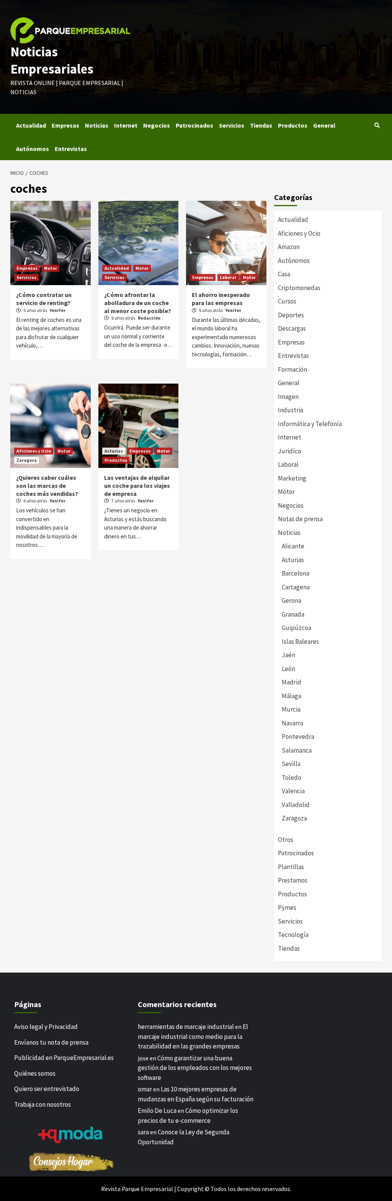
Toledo (291, 777)
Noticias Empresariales (51, 60)
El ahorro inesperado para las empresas (221, 299)
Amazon (289, 247)
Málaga (291, 696)
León (288, 668)
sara (143, 1132)
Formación (292, 369)
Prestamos (292, 880)
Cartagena (296, 587)
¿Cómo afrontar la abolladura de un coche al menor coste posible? (137, 303)
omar (145, 1089)
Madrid (291, 682)
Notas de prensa (300, 519)
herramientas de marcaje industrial (186, 1026)
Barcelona (295, 573)
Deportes (291, 315)
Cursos (287, 301)
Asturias (114, 451)
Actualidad (31, 125)
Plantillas (291, 867)
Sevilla (291, 764)
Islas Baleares (300, 641)
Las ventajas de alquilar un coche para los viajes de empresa (137, 485)
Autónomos (32, 149)
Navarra (292, 723)
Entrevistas (71, 149)
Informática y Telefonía (310, 424)
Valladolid (296, 805)
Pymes (287, 907)
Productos (292, 125)
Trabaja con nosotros (42, 1104)
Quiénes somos (35, 1073)
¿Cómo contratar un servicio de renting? (44, 299)
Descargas (292, 328)
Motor (50, 268)
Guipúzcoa (296, 627)
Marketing (292, 478)
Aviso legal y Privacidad (46, 1026)
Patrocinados (194, 125)
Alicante (293, 546)
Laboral (228, 277)
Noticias (96, 125)
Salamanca (297, 750)
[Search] (377, 125)
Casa (284, 274)
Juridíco (289, 451)
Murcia (291, 709)
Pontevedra (298, 736)
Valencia (293, 791)
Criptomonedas (299, 288)
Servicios (231, 125)
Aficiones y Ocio (33, 451)
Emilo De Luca (157, 1110)
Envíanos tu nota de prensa (51, 1042)
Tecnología (293, 934)
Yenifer (57, 310)
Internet (125, 125)
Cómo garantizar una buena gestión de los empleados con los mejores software (195, 1068)
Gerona (291, 600)
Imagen (288, 396)
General (324, 125)
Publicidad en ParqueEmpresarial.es (64, 1057)
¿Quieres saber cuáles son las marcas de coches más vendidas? (47, 485)
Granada (293, 614)
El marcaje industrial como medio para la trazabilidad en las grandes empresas (193, 1036)
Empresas (65, 125)
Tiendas (261, 125)
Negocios (156, 125)
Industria (290, 410)
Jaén (288, 655)
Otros (285, 839)
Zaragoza (26, 460)
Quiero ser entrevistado (46, 1089)
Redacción (149, 318)
